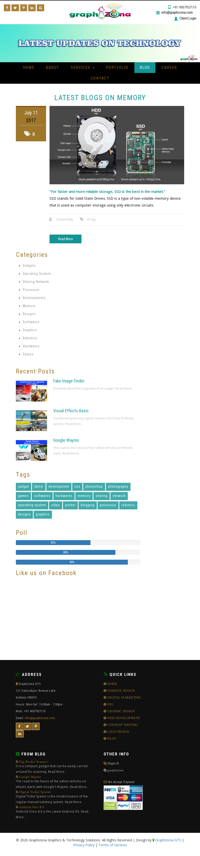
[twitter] (27, 726)
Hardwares (31, 346)
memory (84, 496)
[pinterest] (36, 726)
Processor (31, 290)
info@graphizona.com (177, 12)
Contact (100, 78)
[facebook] (19, 726)
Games (28, 354)
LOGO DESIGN (118, 731)
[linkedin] (20, 734)
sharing (102, 496)
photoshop (94, 486)
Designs (29, 314)
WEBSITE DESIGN (121, 690)
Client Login (188, 18)
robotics (128, 505)
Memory (29, 306)
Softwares (31, 322)
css (77, 486)
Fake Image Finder (69, 380)
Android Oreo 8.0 (52, 812)
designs (24, 514)
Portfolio (117, 67)
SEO (110, 704)
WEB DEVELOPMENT (123, 718)
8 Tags (91, 219)
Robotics (30, 338)
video (55, 505)
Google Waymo (66, 440)
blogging (88, 505)
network (119, 496)
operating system (32, 505)
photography (118, 486)
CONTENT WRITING (122, 724)
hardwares (64, 496)
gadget (23, 486)
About (52, 67)
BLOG (111, 738)
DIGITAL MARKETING (124, 697)
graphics (43, 514)
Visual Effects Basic (71, 410)
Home (28, 67)
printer (70, 505)
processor (108, 505)
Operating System (37, 274)
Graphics (30, 330)
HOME (112, 683)
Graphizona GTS (167, 840)
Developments (34, 298)
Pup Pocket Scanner (52, 767)
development (59, 486)
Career (169, 67)
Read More (65, 239)
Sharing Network (36, 282)
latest (38, 486)
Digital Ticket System (52, 797)
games (23, 496)
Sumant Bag (64, 219)
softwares (42, 496)
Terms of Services (113, 845)
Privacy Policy (84, 845)
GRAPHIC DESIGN (121, 711)
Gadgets (29, 266)
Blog (145, 67)
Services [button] (81, 67)
